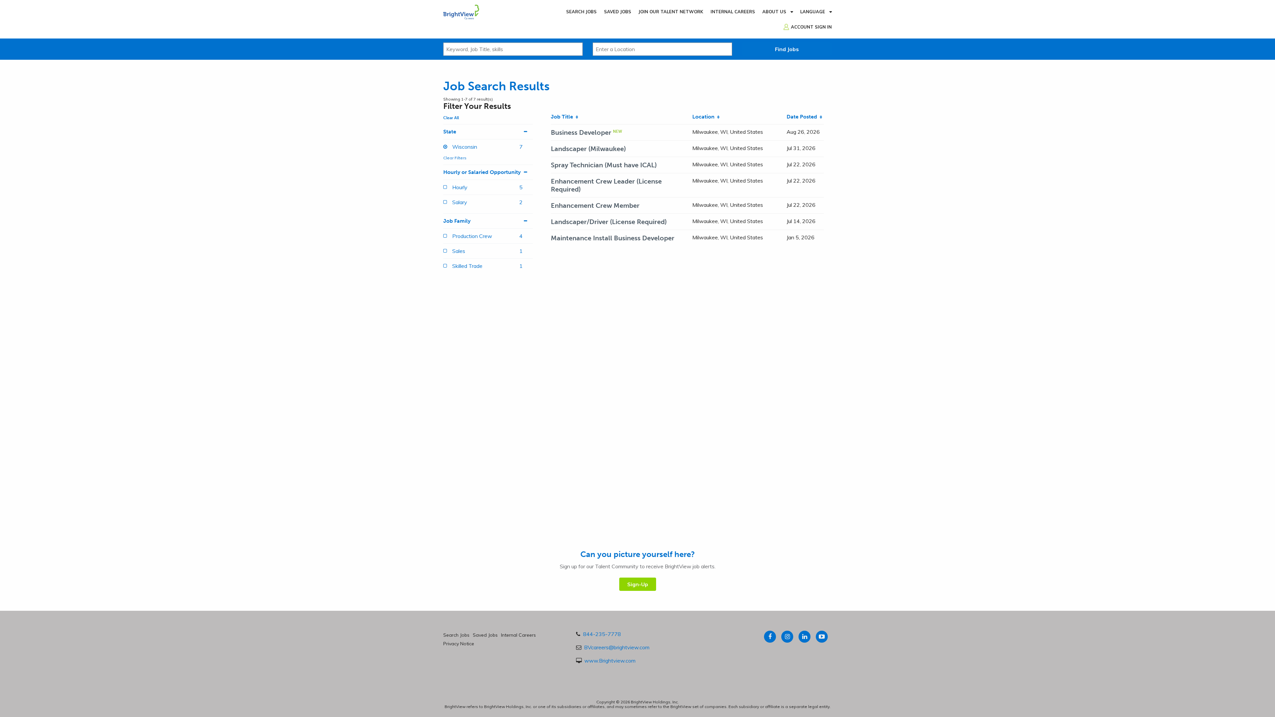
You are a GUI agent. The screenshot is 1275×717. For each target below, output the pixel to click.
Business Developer (581, 132)
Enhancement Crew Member (595, 205)
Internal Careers (733, 11)
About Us (774, 11)
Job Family (456, 221)
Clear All (451, 118)
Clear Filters (455, 157)
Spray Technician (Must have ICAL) (604, 165)
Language (812, 11)
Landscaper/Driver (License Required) (609, 222)
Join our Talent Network (670, 11)
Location (704, 117)
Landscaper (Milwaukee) (588, 149)
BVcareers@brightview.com (616, 647)
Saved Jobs (617, 11)
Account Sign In (811, 27)
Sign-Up (637, 584)
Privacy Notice (458, 644)
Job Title (563, 117)
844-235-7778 (602, 634)
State (449, 131)
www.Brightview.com (610, 660)
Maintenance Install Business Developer (612, 238)
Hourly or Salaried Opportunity (482, 172)
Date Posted (803, 117)
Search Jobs (581, 11)
